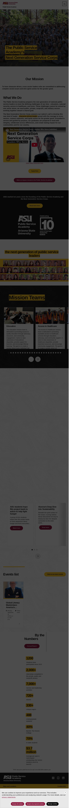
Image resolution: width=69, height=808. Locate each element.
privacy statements (8, 797)
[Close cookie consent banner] (65, 793)
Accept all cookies (17, 804)
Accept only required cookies (35, 804)
